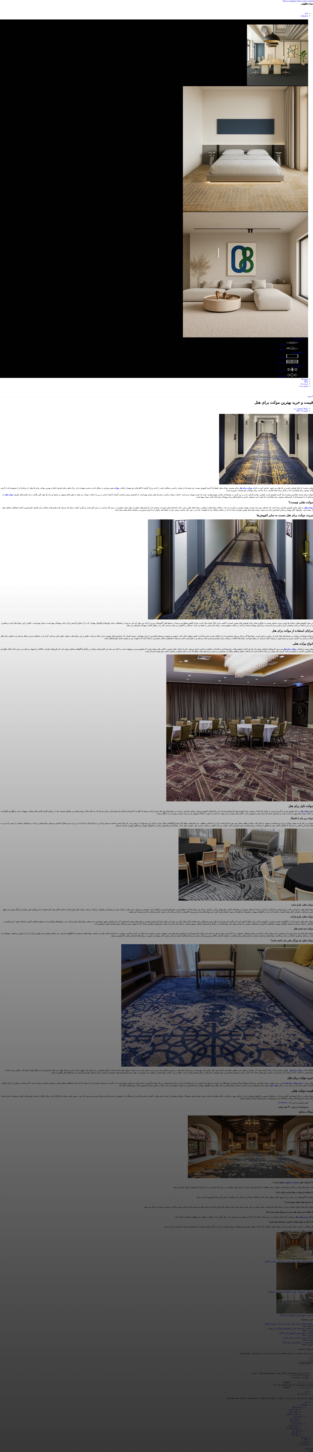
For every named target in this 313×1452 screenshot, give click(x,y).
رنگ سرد (294, 1433)
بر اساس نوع (298, 339)
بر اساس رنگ (297, 366)
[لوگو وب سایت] (304, 9)
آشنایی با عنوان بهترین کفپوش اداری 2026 (296, 1315)
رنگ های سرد (282, 371)
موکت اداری (293, 1409)
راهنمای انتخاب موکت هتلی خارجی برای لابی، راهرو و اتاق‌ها (289, 1261)
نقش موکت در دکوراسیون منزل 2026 (298, 1342)
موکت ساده (282, 357)
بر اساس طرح (297, 352)
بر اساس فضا (297, 1407)
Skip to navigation (290, 1)
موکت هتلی (293, 1412)
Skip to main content (305, 1)
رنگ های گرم (282, 376)
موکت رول (282, 349)
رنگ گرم (294, 1435)
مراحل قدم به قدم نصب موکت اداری (298, 1338)
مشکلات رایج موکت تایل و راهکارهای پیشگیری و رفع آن (290, 1292)
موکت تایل (282, 344)
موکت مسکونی (291, 1182)
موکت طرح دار (281, 363)
